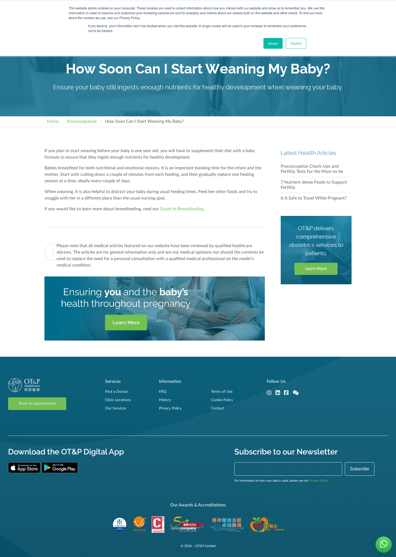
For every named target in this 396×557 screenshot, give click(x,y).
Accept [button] (273, 43)
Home (52, 121)
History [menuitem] (165, 400)
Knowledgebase (82, 121)
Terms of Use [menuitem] (221, 392)
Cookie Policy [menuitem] (222, 400)
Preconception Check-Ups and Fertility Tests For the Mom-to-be (312, 169)
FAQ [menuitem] (162, 392)
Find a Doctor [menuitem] (116, 392)
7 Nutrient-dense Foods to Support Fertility (314, 185)
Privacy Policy (318, 480)
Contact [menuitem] (217, 408)
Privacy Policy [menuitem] (170, 408)
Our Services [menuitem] (115, 408)
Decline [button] (296, 43)
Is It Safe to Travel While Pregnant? (314, 198)
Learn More (316, 269)
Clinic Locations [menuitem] (118, 400)
